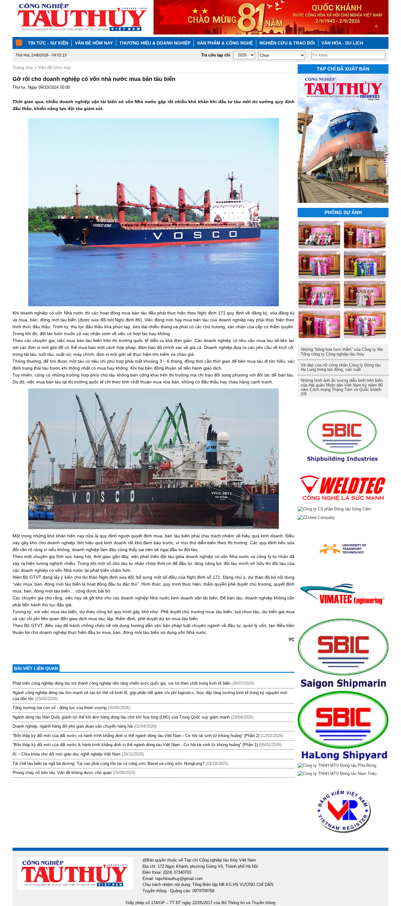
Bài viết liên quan (36, 668)
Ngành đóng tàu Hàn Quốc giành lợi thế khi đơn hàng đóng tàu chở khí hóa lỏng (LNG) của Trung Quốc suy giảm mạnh (121, 717)
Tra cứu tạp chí (215, 55)
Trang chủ (23, 67)
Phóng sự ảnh (343, 212)
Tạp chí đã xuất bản (343, 68)
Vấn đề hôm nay (94, 42)
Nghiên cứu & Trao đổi (287, 42)
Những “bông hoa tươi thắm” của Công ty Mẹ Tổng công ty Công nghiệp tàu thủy (342, 351)
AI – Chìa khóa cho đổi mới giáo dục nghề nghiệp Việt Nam (67, 754)
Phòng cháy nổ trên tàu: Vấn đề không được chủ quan (62, 772)
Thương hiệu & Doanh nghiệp (154, 42)
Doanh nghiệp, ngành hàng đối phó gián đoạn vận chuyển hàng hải (73, 726)
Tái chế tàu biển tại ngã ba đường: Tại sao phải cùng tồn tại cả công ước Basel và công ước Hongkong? (108, 763)
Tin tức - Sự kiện (48, 42)
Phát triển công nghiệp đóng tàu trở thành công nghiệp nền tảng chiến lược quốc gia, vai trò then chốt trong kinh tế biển (121, 683)
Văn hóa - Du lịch (342, 42)
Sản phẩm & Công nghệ (225, 42)
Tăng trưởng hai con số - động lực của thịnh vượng (60, 707)
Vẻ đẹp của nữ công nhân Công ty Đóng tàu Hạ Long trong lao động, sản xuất (341, 367)
